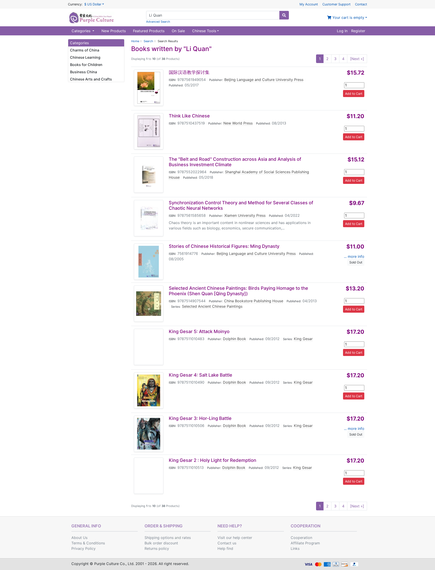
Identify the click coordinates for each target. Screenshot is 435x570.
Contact (361, 4)
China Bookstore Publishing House (253, 301)
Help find (225, 548)
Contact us (227, 543)
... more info (354, 256)
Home (135, 41)
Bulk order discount (161, 543)
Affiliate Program (305, 543)
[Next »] (357, 58)
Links (295, 548)
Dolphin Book (234, 338)
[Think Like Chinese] (148, 131)
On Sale (178, 31)
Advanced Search (158, 21)
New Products (114, 31)
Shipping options (159, 537)
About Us (79, 537)
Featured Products (148, 31)
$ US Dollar (92, 4)
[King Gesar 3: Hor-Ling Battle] (148, 434)
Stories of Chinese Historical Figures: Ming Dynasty (224, 246)
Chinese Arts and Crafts (91, 79)
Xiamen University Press (245, 215)
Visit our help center (235, 537)
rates (186, 537)
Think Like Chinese (189, 116)
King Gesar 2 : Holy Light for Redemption (212, 460)
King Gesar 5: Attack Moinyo (199, 331)
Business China (83, 72)
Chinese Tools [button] (204, 31)
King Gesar (303, 338)
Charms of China (84, 50)
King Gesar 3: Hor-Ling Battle (200, 418)
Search (148, 41)
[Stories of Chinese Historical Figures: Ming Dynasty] (148, 262)
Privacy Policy (83, 548)
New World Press (238, 123)
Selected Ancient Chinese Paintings (212, 306)
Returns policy (157, 548)
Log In (342, 31)
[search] (284, 15)
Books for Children (86, 64)
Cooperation (301, 537)
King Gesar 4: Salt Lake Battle (200, 375)
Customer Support (336, 4)
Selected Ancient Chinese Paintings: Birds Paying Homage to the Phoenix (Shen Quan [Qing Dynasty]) (238, 290)
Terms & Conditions (88, 543)
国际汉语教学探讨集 (189, 72)
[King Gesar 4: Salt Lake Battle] (148, 390)
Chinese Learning (85, 57)
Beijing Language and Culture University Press (263, 79)
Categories (82, 31)
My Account (309, 4)
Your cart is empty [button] (347, 17)
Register (358, 31)
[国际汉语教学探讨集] (148, 88)
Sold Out (355, 262)
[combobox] (213, 15)
